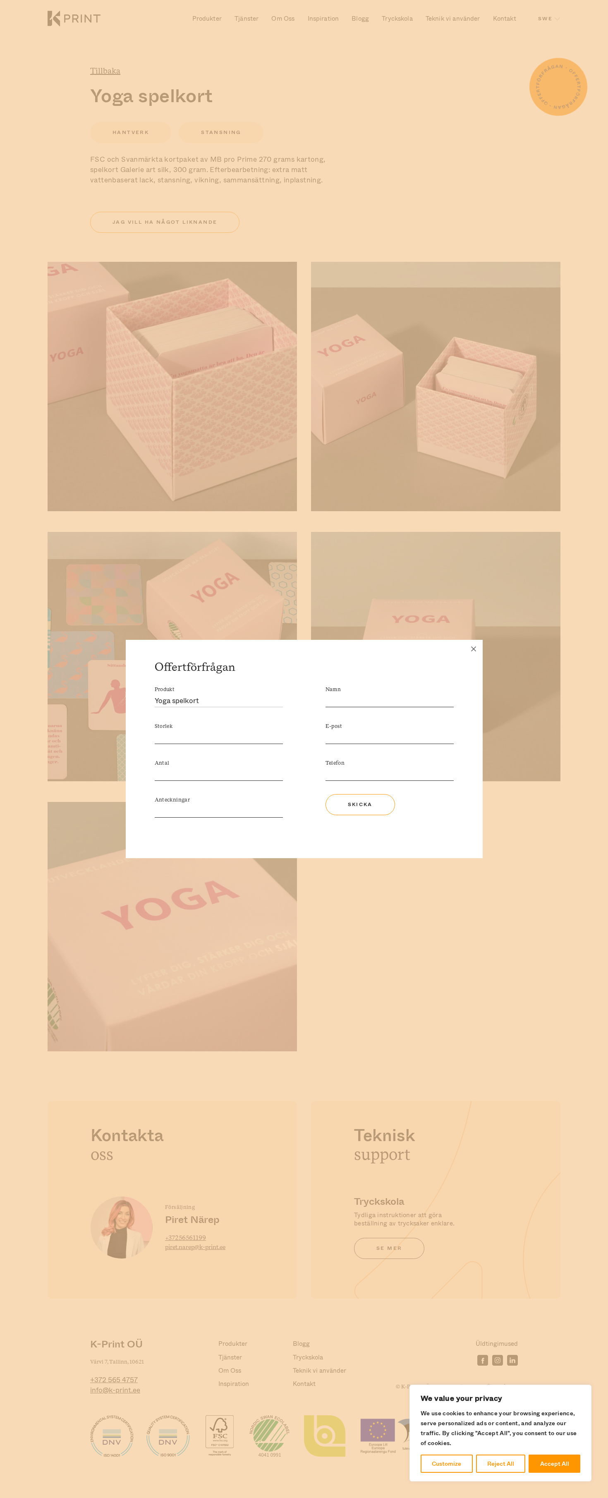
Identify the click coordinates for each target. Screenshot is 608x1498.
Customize (446, 1464)
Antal (162, 763)
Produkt (165, 689)
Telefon (335, 763)
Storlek (164, 726)
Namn (333, 689)
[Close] (473, 649)
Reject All (500, 1464)
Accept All (554, 1464)
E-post (334, 726)
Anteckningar (172, 800)
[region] (500, 1433)
